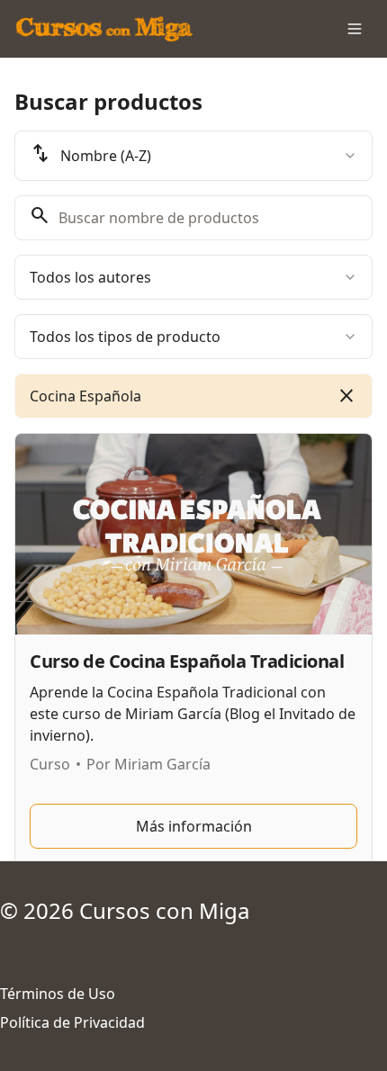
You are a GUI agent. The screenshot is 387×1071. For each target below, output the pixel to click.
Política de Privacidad (72, 1022)
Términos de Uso (57, 994)
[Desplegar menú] (355, 29)
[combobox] (193, 155)
